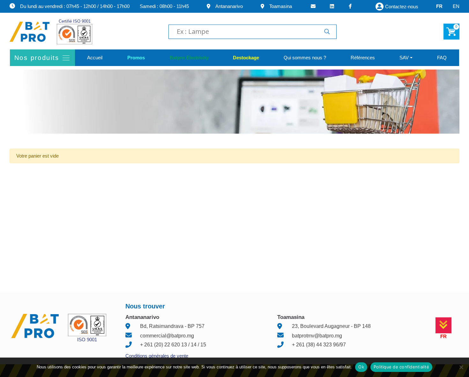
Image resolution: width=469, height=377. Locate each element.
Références (363, 57)
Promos (136, 57)
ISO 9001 (87, 339)
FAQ (442, 57)
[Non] (461, 367)
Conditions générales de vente (156, 356)
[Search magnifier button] (327, 31)
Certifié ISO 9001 (75, 21)
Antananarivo (229, 6)
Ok (361, 366)
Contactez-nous (401, 6)
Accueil (94, 57)
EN (456, 6)
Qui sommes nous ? (305, 57)
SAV (404, 57)
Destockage (246, 57)
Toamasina (280, 6)
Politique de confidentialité (401, 366)
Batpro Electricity (188, 57)
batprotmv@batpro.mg (317, 335)
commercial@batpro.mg (167, 335)
